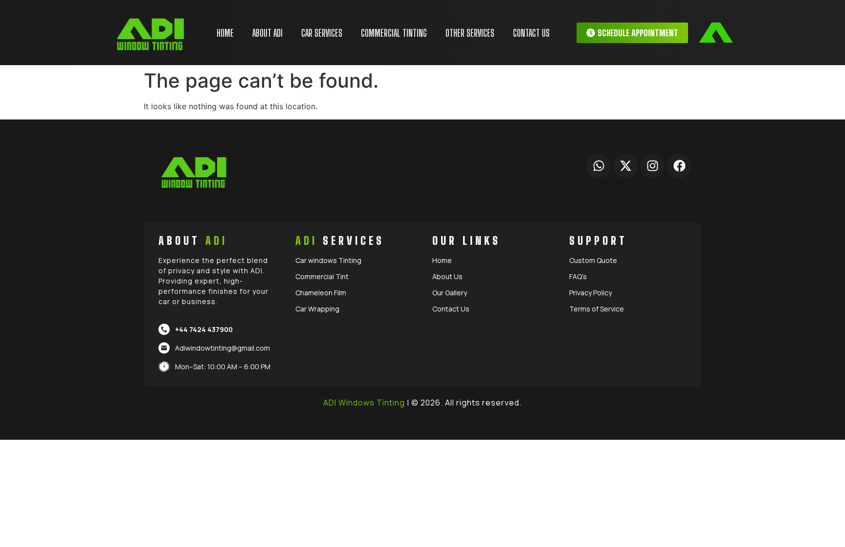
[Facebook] (679, 166)
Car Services (321, 33)
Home (225, 33)
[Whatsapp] (598, 166)
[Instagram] (652, 166)
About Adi (267, 33)
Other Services (469, 33)
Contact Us (531, 33)
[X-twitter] (625, 166)
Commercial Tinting (394, 33)
